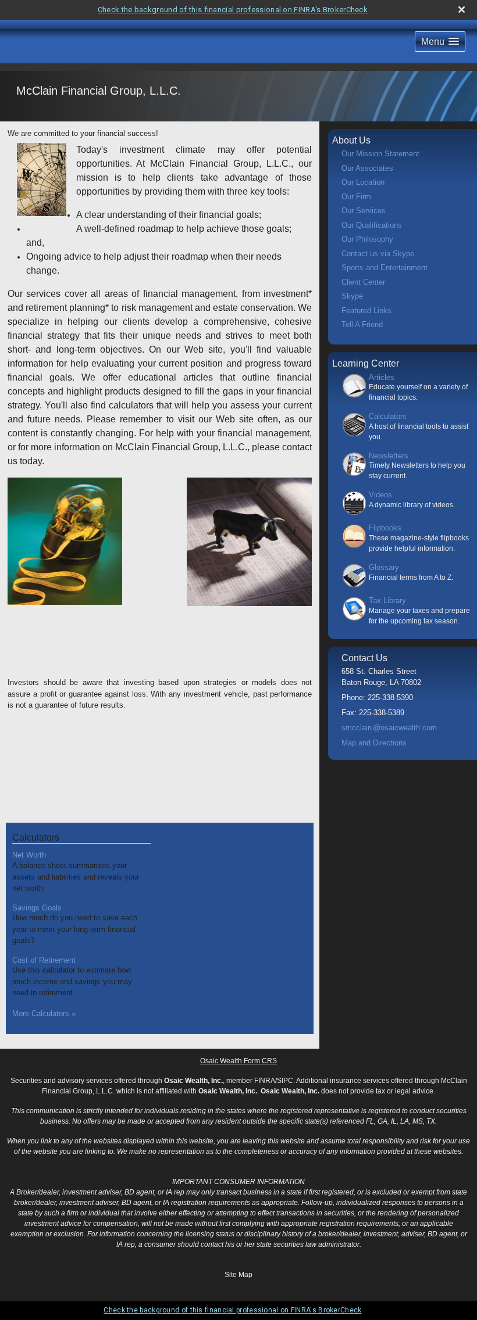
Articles (381, 377)
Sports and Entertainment (384, 267)
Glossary (384, 567)
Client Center (363, 282)
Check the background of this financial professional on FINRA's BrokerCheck (233, 9)
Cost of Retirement (44, 960)
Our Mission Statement (380, 153)
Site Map (238, 1275)
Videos (380, 494)
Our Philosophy (367, 239)
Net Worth (29, 855)
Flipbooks (385, 527)
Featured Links (366, 310)
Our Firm (356, 196)
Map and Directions (374, 742)
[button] (440, 41)
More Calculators (44, 1013)
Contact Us (364, 658)
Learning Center (365, 363)
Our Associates (367, 168)
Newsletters (388, 455)
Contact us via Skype (377, 253)
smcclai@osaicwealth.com (389, 727)
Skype (352, 296)
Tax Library (387, 600)
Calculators (35, 837)
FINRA (264, 1081)
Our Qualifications (371, 225)
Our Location (363, 182)
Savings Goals (37, 907)
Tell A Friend (362, 324)
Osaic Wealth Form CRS (238, 1061)
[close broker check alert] (461, 9)
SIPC (285, 1081)
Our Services (363, 210)
